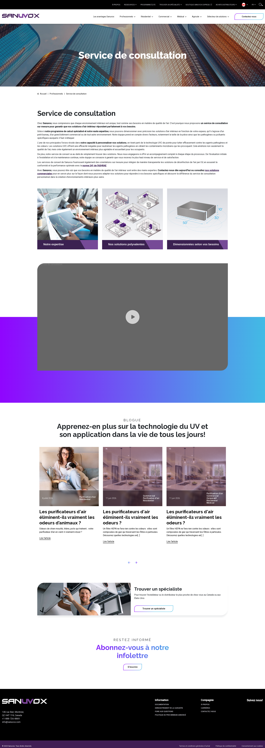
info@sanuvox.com (11, 722)
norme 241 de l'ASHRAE (94, 165)
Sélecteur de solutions (217, 16)
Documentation (162, 705)
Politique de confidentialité (226, 746)
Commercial (164, 16)
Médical (180, 16)
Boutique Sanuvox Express (198, 5)
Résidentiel (146, 16)
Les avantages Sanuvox (103, 16)
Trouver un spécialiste (169, 5)
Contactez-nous (208, 711)
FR (253, 5)
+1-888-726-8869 (11, 718)
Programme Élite (148, 5)
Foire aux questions (164, 711)
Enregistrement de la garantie (169, 708)
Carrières (205, 708)
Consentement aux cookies (252, 746)
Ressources (129, 5)
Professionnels (126, 16)
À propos (116, 5)
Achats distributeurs (225, 5)
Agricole (196, 16)
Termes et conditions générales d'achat (194, 746)
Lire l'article (45, 538)
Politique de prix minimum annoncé (170, 715)
